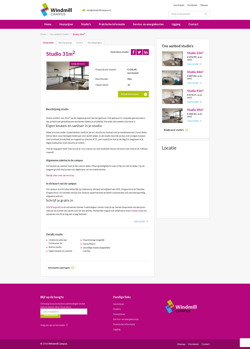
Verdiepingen (95, 42)
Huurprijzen (66, 24)
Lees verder (139, 221)
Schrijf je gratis (53, 207)
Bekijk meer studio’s (174, 130)
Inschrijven (178, 5)
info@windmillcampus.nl (99, 10)
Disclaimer (193, 344)
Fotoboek (192, 5)
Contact (193, 24)
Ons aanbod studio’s (59, 34)
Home (47, 24)
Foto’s (79, 42)
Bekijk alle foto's (78, 64)
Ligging (176, 24)
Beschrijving (65, 42)
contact (135, 210)
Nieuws (204, 5)
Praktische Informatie (112, 24)
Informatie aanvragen (59, 268)
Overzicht (48, 42)
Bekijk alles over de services (60, 175)
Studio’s (86, 24)
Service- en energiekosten (148, 24)
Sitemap (181, 344)
